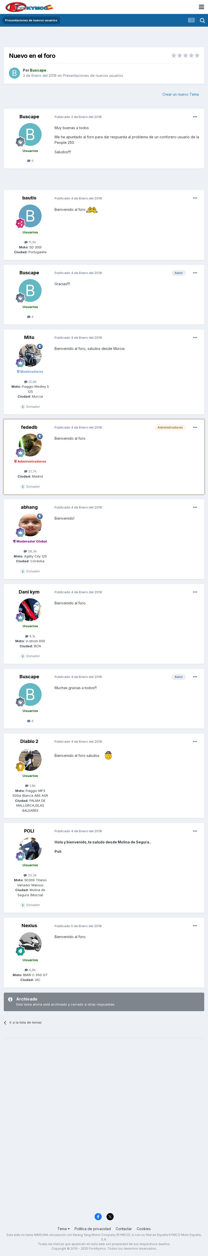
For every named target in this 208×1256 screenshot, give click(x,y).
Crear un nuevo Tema (180, 94)
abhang (29, 507)
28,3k (32, 551)
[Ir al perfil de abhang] (30, 525)
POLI (29, 831)
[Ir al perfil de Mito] (30, 355)
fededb (29, 427)
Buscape (29, 116)
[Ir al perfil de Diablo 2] (30, 759)
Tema (62, 1229)
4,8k (32, 970)
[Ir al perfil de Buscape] (14, 73)
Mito (29, 337)
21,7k (32, 471)
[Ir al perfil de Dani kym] (30, 609)
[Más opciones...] (195, 117)
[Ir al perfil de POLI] (30, 848)
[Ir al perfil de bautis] (30, 216)
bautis (29, 197)
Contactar (124, 1229)
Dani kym (29, 592)
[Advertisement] (104, 38)
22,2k (32, 875)
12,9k (32, 382)
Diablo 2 (29, 741)
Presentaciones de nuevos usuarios (93, 75)
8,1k (31, 636)
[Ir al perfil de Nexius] (30, 943)
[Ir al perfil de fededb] (30, 445)
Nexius (29, 925)
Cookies (144, 1229)
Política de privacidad (93, 1229)
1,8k (32, 786)
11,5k (32, 242)
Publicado (78, 117)
